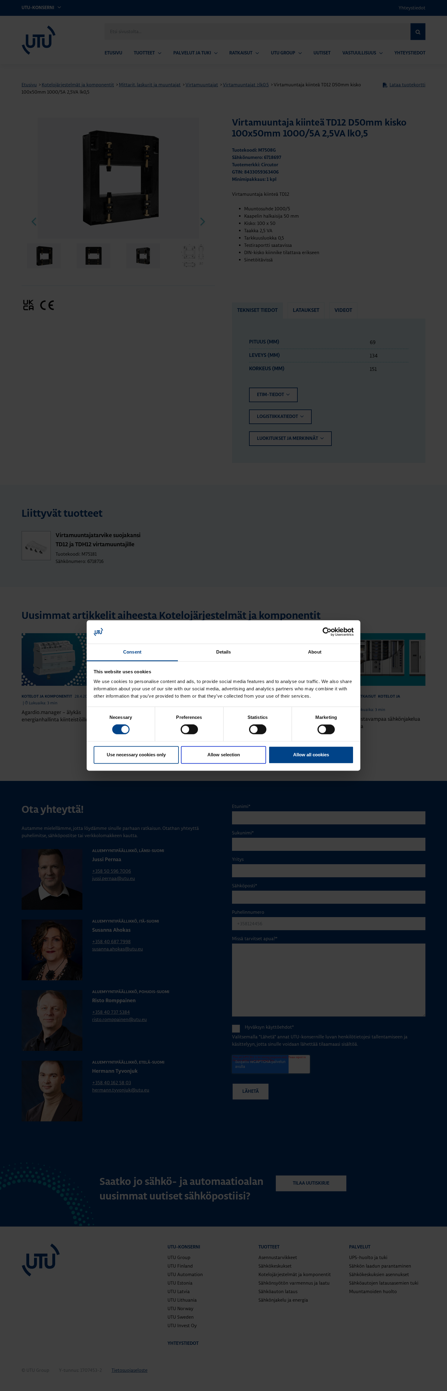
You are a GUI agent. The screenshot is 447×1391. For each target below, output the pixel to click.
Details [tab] (223, 651)
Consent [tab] (132, 651)
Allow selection (223, 754)
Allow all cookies (311, 754)
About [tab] (314, 651)
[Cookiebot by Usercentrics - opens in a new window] (327, 632)
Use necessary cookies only (136, 754)
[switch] (189, 729)
